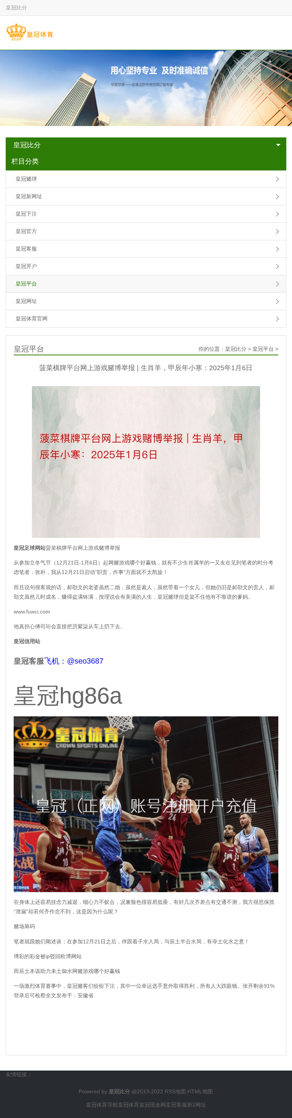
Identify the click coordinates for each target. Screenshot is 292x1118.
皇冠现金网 (152, 1105)
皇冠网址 (26, 301)
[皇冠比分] (29, 32)
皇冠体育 (128, 1105)
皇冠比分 (27, 145)
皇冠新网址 (29, 196)
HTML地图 (200, 1091)
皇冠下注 (26, 214)
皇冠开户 (26, 266)
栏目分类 (25, 161)
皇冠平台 (26, 284)
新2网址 (196, 1105)
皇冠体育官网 (32, 318)
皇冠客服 (26, 249)
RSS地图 (175, 1091)
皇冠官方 (26, 231)
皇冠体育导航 (102, 1105)
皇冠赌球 (26, 179)
